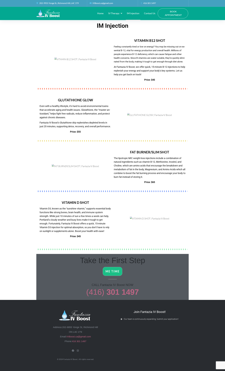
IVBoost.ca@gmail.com (79, 336)
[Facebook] (73, 351)
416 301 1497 (79, 341)
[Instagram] (78, 351)
